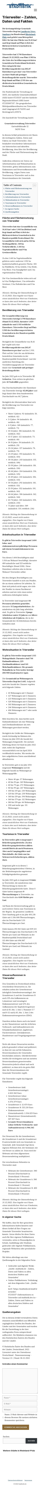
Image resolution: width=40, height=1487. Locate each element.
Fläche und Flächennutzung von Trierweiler (18, 189)
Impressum (28, 1480)
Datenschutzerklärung (15, 1480)
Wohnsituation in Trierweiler (17, 200)
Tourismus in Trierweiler (15, 203)
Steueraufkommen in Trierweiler (19, 206)
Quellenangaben (12, 212)
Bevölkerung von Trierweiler (17, 194)
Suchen (6, 1436)
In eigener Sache (12, 209)
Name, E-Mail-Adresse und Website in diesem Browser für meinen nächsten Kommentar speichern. (21, 1417)
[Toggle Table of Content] (33, 185)
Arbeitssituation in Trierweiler (17, 197)
